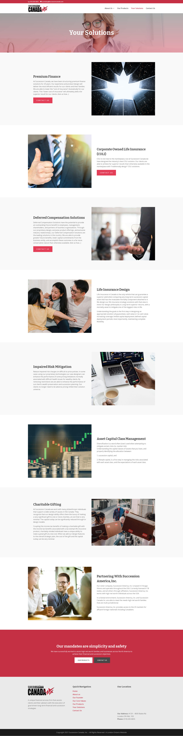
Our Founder (78, 697)
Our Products (122, 8)
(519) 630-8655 (34, 2)
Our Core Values (79, 701)
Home (75, 691)
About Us (108, 8)
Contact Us (150, 8)
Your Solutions (137, 8)
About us (76, 694)
